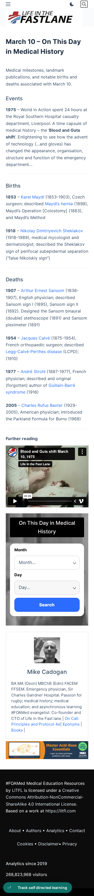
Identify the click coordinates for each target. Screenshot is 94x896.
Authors (33, 830)
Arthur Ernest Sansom (42, 290)
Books (17, 730)
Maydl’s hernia (59, 203)
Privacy (69, 843)
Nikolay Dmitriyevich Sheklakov (51, 230)
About (15, 830)
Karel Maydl (32, 197)
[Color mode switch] (71, 4)
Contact (77, 830)
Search (47, 604)
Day (18, 575)
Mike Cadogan (47, 671)
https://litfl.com (60, 810)
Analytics (55, 830)
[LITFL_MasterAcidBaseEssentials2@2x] (47, 749)
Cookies (25, 843)
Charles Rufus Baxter (42, 405)
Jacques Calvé (35, 338)
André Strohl (33, 371)
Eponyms (71, 724)
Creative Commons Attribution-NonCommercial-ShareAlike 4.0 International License (45, 797)
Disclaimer (48, 843)
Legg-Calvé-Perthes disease (34, 351)
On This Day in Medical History (47, 527)
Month (20, 550)
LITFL (17, 790)
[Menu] (8, 4)
